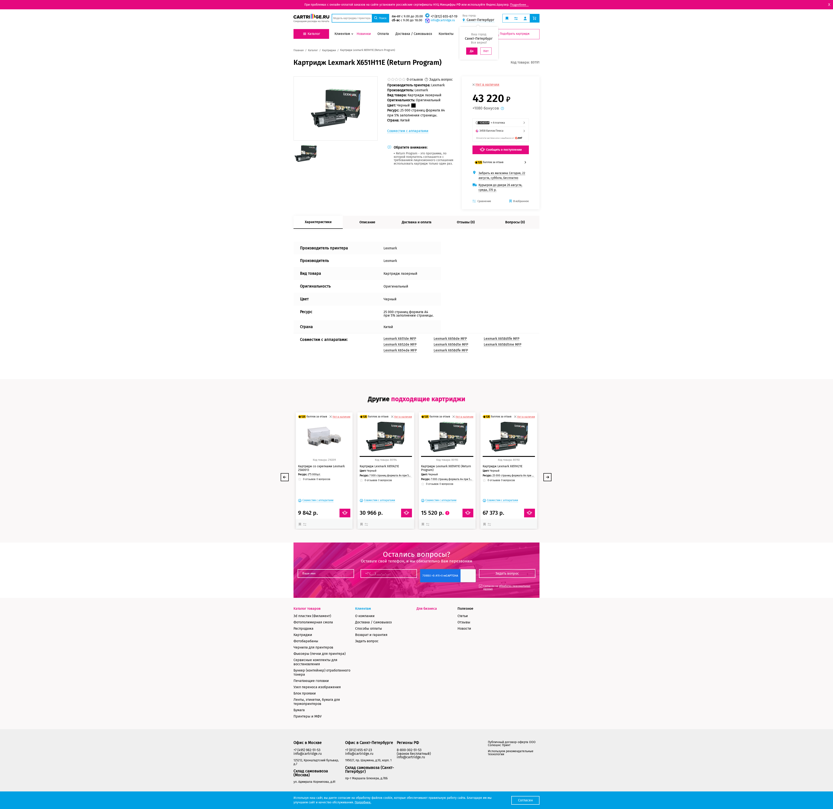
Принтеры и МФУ (308, 716)
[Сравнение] (305, 524)
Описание (367, 222)
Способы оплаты (368, 628)
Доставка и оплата (416, 222)
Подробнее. (363, 802)
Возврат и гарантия (371, 635)
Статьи (462, 616)
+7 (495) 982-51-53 (307, 750)
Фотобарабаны (306, 641)
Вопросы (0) (515, 222)
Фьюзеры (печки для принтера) (320, 654)
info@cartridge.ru (443, 20)
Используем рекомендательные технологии (510, 752)
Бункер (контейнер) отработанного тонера (322, 672)
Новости (464, 628)
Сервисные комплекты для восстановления (315, 662)
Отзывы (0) (466, 222)
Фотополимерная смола (313, 622)
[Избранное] (301, 524)
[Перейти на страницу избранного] (507, 18)
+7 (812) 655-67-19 (444, 16)
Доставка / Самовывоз (373, 622)
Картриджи (303, 635)
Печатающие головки (311, 681)
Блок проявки (305, 693)
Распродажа (303, 628)
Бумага (299, 710)
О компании (365, 616)
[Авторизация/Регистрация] (525, 18)
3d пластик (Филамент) (312, 616)
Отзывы (463, 622)
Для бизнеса (426, 608)
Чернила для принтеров (313, 647)
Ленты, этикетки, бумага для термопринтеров (317, 702)
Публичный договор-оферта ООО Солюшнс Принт (512, 743)
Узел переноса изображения (317, 687)
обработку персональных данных (506, 587)
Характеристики (318, 222)
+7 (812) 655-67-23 (358, 750)
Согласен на (506, 587)
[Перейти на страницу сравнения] (516, 18)
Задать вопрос (367, 641)
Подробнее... (519, 4)
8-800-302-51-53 (409, 750)
